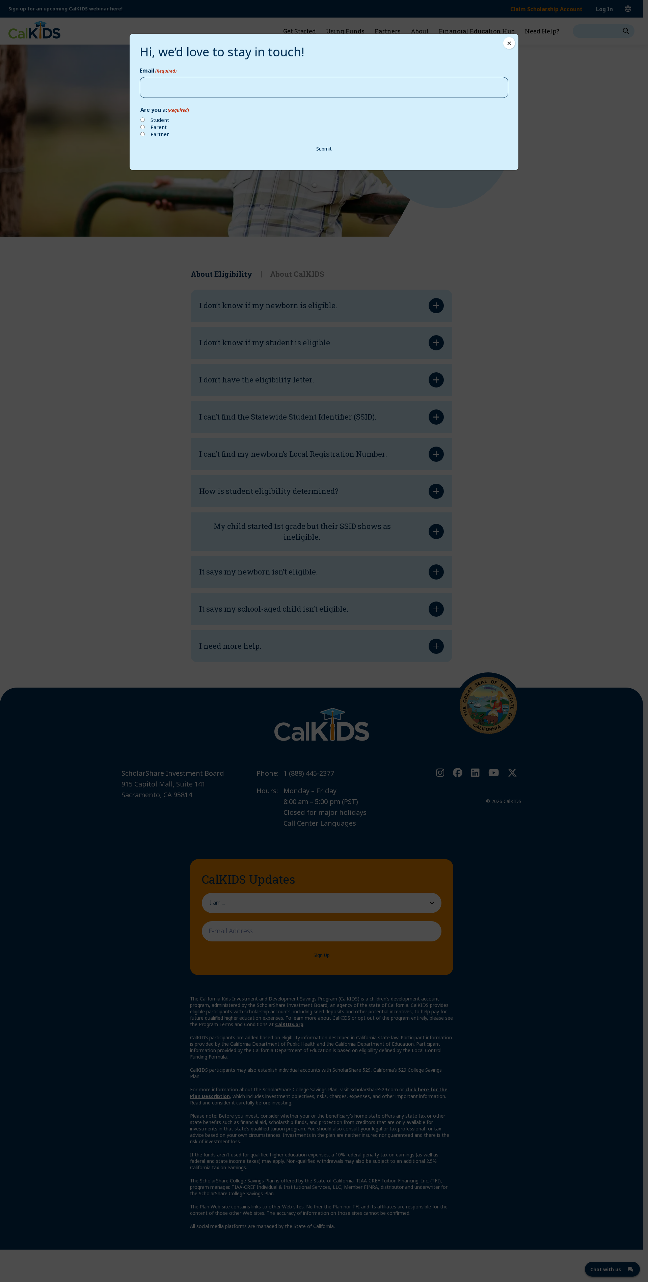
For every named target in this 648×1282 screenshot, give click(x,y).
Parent (159, 127)
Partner (160, 134)
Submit (324, 148)
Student (160, 119)
